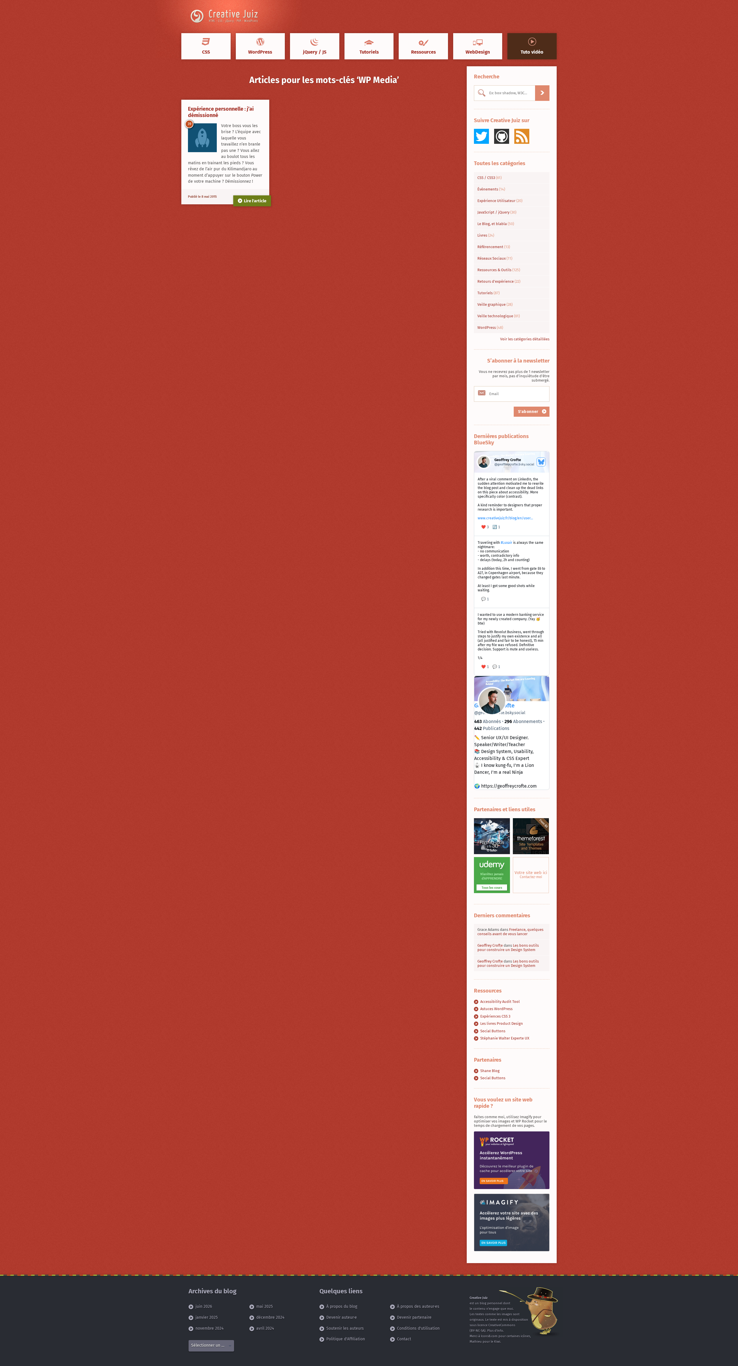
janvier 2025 (206, 1317)
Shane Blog (490, 1071)
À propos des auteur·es (418, 1306)
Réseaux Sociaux (494, 258)
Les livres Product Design (501, 1023)
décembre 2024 (270, 1317)
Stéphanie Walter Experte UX (504, 1038)
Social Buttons (492, 1031)
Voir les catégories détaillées (524, 339)
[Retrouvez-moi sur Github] (501, 136)
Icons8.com (489, 1336)
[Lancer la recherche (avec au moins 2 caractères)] (542, 93)
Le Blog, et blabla (495, 224)
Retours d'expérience (498, 281)
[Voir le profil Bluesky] (541, 462)
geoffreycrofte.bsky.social (499, 712)
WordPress (490, 327)
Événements (491, 189)
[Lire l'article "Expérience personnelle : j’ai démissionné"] (202, 137)
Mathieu (476, 1342)
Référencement (493, 247)
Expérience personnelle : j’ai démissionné (221, 112)
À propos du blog (341, 1306)
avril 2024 (265, 1328)
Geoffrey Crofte (490, 945)
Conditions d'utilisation (418, 1328)
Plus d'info (495, 1331)
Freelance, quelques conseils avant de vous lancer (510, 931)
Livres (485, 235)
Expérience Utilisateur (499, 201)
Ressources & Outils (498, 270)
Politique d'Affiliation (345, 1339)
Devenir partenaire (414, 1317)
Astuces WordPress (496, 1009)
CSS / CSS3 (489, 178)
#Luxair (506, 543)
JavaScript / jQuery (496, 212)
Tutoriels (488, 293)
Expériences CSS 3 (495, 1016)
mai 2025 (264, 1306)
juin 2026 (203, 1306)
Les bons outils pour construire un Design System (508, 947)
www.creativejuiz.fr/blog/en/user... (505, 518)
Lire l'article (255, 200)
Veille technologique (498, 316)
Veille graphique (495, 304)
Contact (404, 1339)
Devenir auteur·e (341, 1317)
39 (189, 124)
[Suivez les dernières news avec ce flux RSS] (521, 136)
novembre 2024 (209, 1328)
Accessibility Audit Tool (500, 1001)
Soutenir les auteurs (345, 1328)
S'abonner (529, 411)
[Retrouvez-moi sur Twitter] (481, 136)
